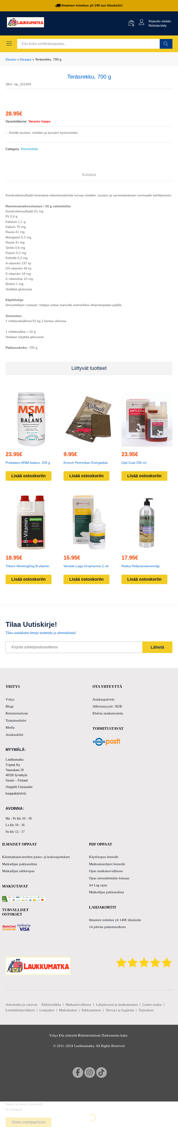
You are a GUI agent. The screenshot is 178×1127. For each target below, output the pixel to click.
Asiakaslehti (14, 1018)
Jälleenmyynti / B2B (107, 990)
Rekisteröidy (158, 25)
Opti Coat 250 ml (133, 850)
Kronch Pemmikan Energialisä (86, 850)
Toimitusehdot (16, 1004)
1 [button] (85, 883)
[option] (89, 287)
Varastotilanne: (16, 508)
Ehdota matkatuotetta (107, 997)
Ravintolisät (29, 536)
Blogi (9, 990)
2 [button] (92, 883)
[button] (30, 832)
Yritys (10, 983)
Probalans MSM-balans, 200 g (28, 850)
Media (10, 1011)
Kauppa (25, 59)
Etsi (166, 44)
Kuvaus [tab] (89, 562)
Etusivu (11, 59)
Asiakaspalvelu (103, 983)
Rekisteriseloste (17, 997)
